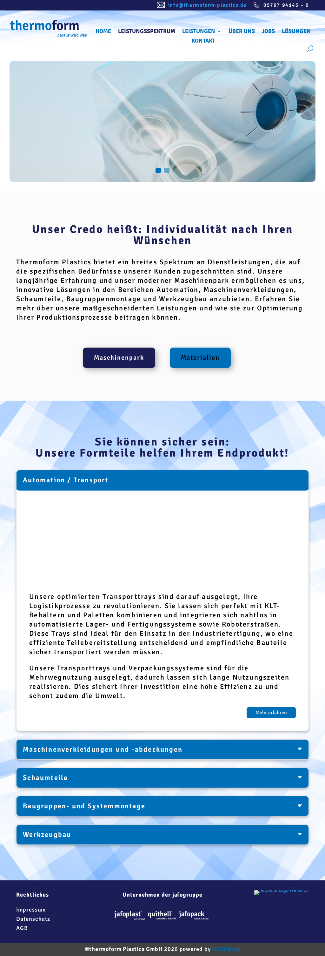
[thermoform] (194, 916)
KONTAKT (203, 41)
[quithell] (162, 917)
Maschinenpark (119, 358)
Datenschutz (33, 918)
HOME (103, 32)
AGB (22, 928)
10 (201, 564)
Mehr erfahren (271, 712)
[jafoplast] (130, 917)
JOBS (268, 32)
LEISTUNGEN (198, 32)
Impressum (31, 909)
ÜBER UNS (242, 32)
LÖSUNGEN (296, 32)
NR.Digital (226, 949)
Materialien (200, 358)
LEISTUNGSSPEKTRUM (146, 32)
